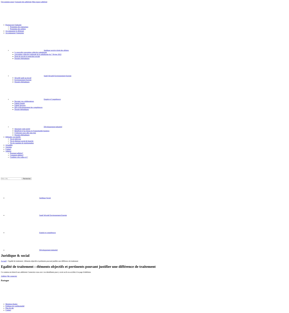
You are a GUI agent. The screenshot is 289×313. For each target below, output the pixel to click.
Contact (8, 310)
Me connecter (12, 276)
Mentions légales (11, 304)
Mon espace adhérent (39, 2)
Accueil (3, 261)
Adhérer (4, 276)
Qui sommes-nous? (8, 2)
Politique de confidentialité (14, 306)
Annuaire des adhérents (23, 2)
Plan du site (9, 308)
